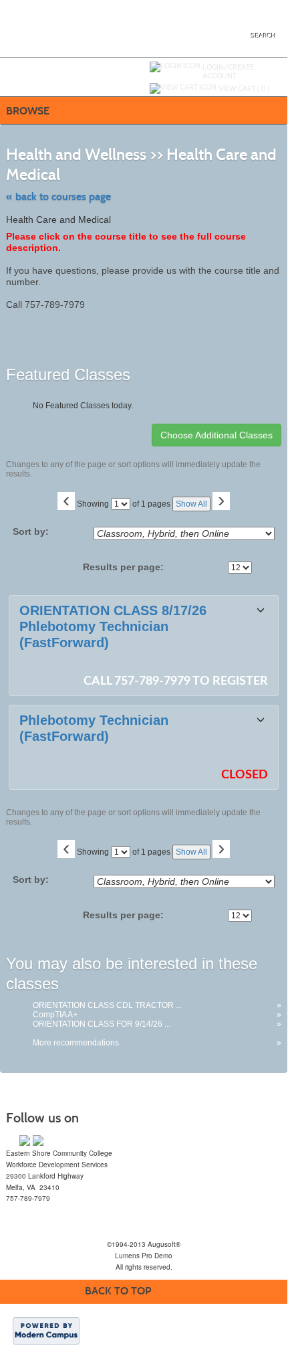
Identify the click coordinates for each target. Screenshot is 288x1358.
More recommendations (76, 1042)
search (263, 35)
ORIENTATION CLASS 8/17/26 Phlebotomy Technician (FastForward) (112, 626)
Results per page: (127, 567)
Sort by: (31, 531)
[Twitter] (38, 1140)
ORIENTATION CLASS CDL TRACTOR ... (107, 1005)
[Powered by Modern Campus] (46, 1330)
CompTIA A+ (55, 1014)
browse (27, 110)
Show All (191, 504)
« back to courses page (58, 196)
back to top (118, 1290)
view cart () (244, 88)
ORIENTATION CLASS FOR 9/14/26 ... (101, 1024)
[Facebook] (24, 1140)
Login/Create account (228, 71)
